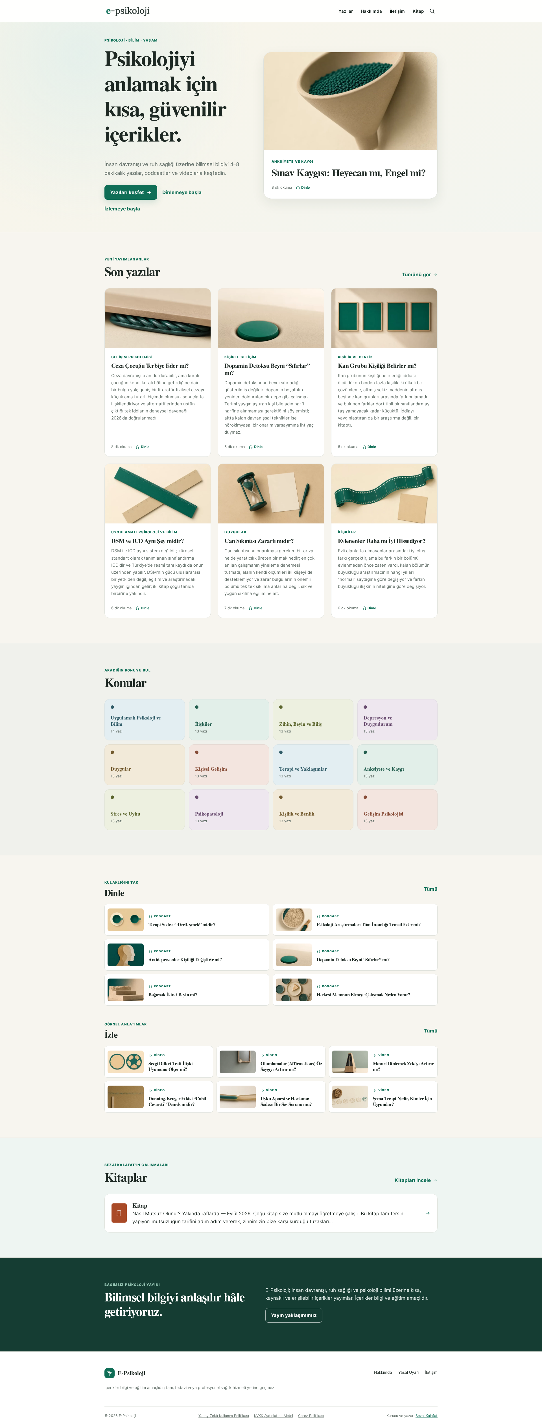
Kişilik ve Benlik (355, 357)
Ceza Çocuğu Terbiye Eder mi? (150, 365)
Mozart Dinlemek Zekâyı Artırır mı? (403, 1066)
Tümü (431, 889)
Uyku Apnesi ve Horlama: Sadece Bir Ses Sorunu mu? (286, 1101)
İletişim (397, 11)
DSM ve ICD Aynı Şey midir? (147, 540)
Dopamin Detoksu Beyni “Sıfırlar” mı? (267, 369)
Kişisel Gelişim (240, 357)
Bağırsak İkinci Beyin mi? (172, 994)
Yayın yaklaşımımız (294, 1315)
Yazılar (345, 11)
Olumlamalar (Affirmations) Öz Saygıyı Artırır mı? (291, 1066)
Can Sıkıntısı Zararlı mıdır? (259, 540)
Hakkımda (371, 11)
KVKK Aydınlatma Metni (273, 1416)
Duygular (235, 532)
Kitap (418, 11)
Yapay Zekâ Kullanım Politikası (223, 1416)
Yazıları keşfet (127, 192)
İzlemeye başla (122, 209)
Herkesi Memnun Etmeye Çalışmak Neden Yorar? (363, 994)
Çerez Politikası (311, 1416)
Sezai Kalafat (427, 1416)
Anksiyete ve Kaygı (292, 161)
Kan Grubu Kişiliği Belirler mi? (377, 365)
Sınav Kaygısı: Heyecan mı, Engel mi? (349, 172)
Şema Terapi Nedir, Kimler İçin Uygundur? (402, 1101)
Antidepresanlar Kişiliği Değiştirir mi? (185, 959)
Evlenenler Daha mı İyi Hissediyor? (382, 540)
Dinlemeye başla (182, 192)
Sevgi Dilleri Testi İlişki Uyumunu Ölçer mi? (170, 1066)
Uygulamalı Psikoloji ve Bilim (144, 532)
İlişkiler (347, 532)
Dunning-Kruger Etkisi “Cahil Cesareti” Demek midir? (177, 1101)
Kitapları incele (413, 1180)
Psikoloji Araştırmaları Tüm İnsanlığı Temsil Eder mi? (369, 924)
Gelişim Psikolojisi (131, 357)
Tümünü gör (416, 274)
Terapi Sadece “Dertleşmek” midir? (181, 924)
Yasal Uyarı (408, 1372)
